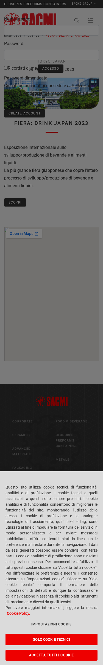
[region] (51, 568)
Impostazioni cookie (51, 624)
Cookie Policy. (18, 613)
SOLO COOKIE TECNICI (51, 639)
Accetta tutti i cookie (51, 655)
